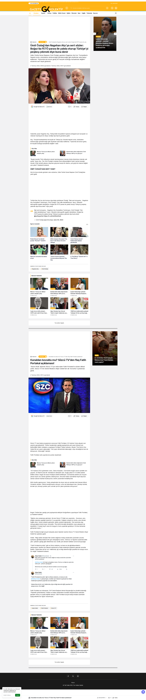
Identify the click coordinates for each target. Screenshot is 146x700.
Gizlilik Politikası (7, 695)
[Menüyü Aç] (66, 8)
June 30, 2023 (58, 220)
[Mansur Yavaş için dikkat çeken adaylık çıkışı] (44, 153)
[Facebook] (68, 676)
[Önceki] (95, 34)
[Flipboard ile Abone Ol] (49, 106)
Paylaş (116, 697)
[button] (115, 8)
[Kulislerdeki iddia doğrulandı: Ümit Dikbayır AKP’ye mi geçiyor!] (74, 153)
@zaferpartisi (38, 216)
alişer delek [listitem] (34, 608)
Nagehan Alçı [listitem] (35, 268)
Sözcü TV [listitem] (53, 608)
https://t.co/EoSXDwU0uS (52, 216)
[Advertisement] (59, 29)
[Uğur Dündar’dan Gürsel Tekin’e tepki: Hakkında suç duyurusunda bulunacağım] (59, 306)
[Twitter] (73, 676)
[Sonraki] (115, 34)
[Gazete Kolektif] (46, 9)
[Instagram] (78, 676)
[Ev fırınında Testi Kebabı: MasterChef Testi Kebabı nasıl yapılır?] (104, 348)
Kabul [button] (17, 695)
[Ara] (107, 8)
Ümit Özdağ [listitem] (44, 268)
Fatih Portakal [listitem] (44, 608)
